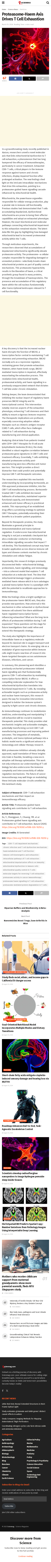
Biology (5, 1454)
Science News (13, 9)
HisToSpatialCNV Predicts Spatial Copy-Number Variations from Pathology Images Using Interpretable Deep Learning (24, 1227)
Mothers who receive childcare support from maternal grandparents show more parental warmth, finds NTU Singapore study (19, 1283)
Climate (5, 1475)
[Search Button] (47, 2)
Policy (29, 1457)
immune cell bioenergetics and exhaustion (21, 855)
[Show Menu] (3, 2)
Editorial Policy (33, 1440)
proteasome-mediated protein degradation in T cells (25, 885)
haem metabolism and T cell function (18, 851)
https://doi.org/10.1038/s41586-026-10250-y (23, 827)
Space (29, 1471)
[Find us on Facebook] (2, 1390)
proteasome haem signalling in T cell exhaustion (23, 881)
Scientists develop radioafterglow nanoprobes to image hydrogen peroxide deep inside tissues (23, 1176)
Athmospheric (8, 1450)
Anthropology (8, 1443)
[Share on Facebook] (15, 79)
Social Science (33, 1468)
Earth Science (8, 1478)
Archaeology (7, 1447)
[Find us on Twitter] (7, 1390)
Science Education (35, 1464)
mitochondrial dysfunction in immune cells (20, 866)
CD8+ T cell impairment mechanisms (23, 844)
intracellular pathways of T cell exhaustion (21, 859)
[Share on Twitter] (29, 79)
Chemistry (6, 1471)
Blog (4, 1461)
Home (4, 9)
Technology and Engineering (15, 972)
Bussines (6, 1464)
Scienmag (10, 1527)
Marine (30, 1443)
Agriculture (7, 1440)
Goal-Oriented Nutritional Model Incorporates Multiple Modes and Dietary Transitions (23, 1028)
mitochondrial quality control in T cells (19, 870)
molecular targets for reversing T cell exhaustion (23, 874)
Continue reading (25, 1556)
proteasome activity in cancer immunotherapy (22, 877)
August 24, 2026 (8, 984)
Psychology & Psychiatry (37, 1461)
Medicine (23, 9)
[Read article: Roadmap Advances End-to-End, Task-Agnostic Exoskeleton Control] (25, 1106)
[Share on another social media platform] (42, 79)
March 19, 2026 (7, 24)
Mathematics (32, 1447)
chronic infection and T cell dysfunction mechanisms (25, 847)
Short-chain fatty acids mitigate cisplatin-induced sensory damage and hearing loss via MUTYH (25, 1078)
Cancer (5, 1468)
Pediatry (30, 1454)
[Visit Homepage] (25, 3)
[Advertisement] (25, 87)
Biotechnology (8, 1457)
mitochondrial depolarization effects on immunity (23, 862)
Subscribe (9, 1506)
